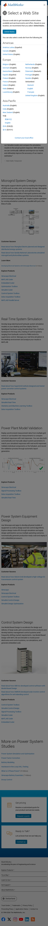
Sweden (28, 78)
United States (8, 54)
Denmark (6, 68)
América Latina (8, 47)
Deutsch (30, 85)
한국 (4, 130)
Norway (28, 68)
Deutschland (7, 71)
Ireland (5, 85)
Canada (6, 51)
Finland (5, 78)
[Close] (44, 5)
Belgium (6, 64)
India (5, 109)
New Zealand (8, 112)
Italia (5, 89)
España (5, 75)
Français (30, 92)
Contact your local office (24, 138)
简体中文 (8, 119)
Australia (6, 105)
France (5, 82)
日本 (4, 126)
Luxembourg (7, 92)
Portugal (28, 75)
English (30, 89)
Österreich (29, 71)
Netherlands (30, 64)
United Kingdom (31, 95)
